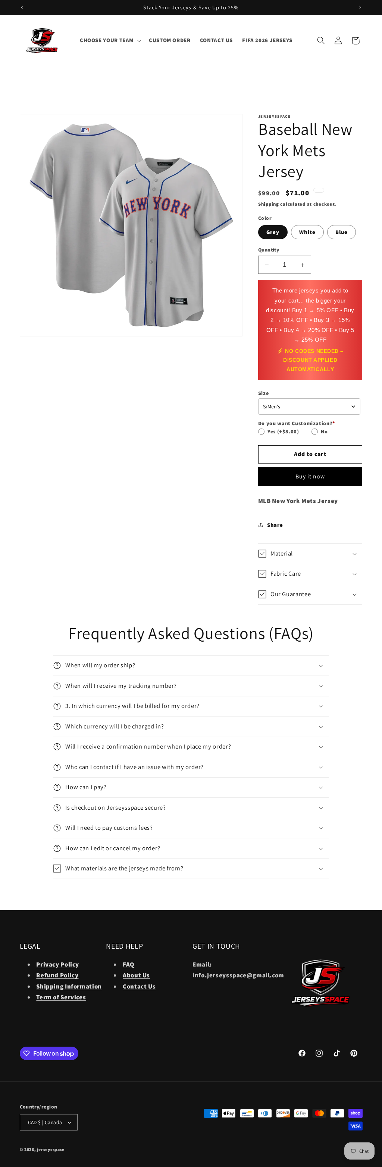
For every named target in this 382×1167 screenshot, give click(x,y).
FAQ (129, 964)
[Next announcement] (360, 7)
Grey (272, 231)
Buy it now (310, 476)
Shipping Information (69, 986)
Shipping (268, 204)
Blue (341, 231)
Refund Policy (57, 975)
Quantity (268, 249)
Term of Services (61, 997)
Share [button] (275, 524)
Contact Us (139, 986)
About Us (136, 975)
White (307, 231)
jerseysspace (51, 1149)
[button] (109, 40)
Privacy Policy (57, 964)
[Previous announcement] (22, 7)
